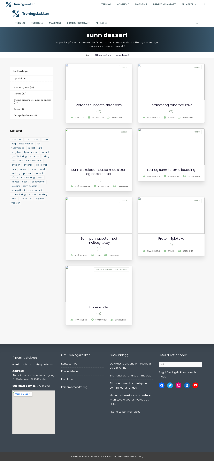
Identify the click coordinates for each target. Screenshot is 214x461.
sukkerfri (16, 186)
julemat (45, 152)
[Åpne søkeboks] (203, 4)
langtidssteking (34, 160)
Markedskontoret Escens (113, 456)
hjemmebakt (31, 152)
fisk (38, 143)
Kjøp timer (67, 379)
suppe (32, 194)
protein (27, 173)
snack (25, 181)
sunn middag (19, 194)
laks (14, 160)
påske (15, 177)
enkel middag (26, 143)
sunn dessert (30, 186)
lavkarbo (28, 164)
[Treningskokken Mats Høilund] (30, 14)
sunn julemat (35, 190)
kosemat (34, 156)
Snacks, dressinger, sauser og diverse (111, 269)
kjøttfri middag (19, 156)
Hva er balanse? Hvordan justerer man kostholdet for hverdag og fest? (130, 400)
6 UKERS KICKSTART (164, 4)
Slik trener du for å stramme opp (130, 375)
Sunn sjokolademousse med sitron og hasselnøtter (98, 171)
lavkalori (16, 164)
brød (45, 139)
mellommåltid (37, 169)
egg (14, 143)
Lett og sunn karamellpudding (171, 169)
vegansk (39, 198)
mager (23, 169)
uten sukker (26, 198)
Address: (18, 371)
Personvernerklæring (74, 387)
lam (21, 160)
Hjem (87, 55)
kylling (46, 156)
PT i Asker (187, 4)
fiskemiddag (18, 147)
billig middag (32, 139)
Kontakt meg (69, 363)
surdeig (43, 194)
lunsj (14, 169)
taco (14, 198)
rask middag (28, 177)
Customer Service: (24, 386)
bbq (14, 139)
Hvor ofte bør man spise (125, 411)
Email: (16, 364)
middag (16, 173)
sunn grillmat (18, 190)
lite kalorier (41, 164)
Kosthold (123, 4)
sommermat (38, 181)
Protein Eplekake (171, 238)
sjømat (15, 181)
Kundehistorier (70, 371)
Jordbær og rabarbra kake (171, 105)
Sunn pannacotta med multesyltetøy (99, 240)
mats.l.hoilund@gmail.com (37, 364)
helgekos (16, 152)
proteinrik (39, 173)
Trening (106, 4)
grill (40, 147)
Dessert (124, 67)
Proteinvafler (99, 307)
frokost (31, 147)
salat (40, 177)
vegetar (16, 202)
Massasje (141, 4)
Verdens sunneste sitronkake (99, 105)
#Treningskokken (24, 358)
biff (20, 139)
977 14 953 (43, 386)
